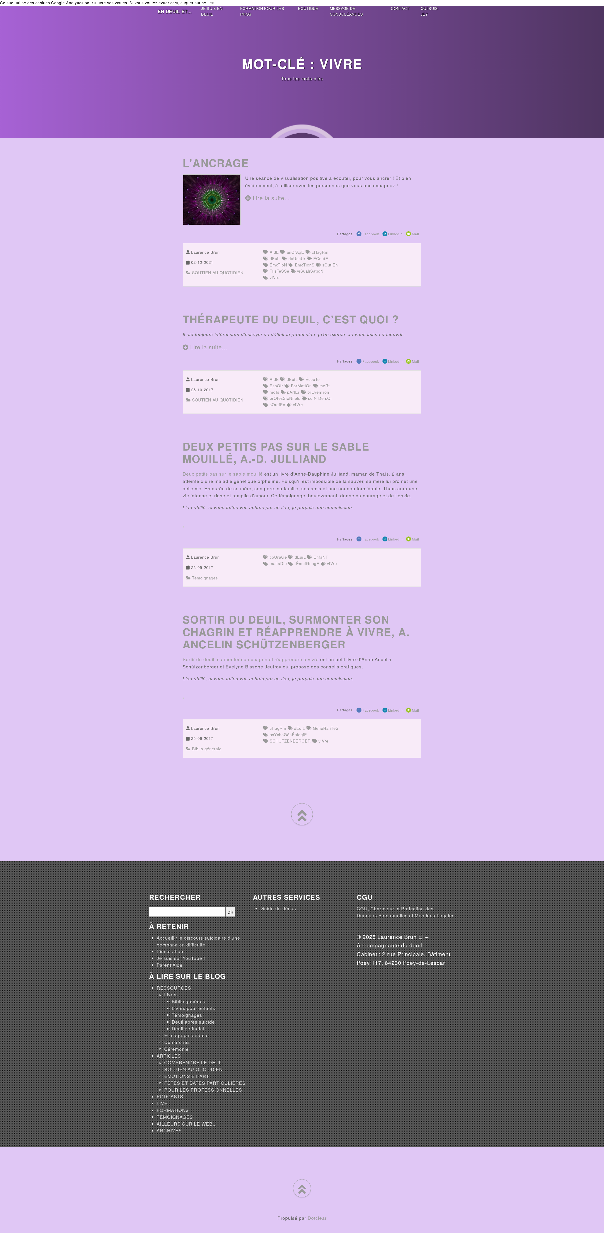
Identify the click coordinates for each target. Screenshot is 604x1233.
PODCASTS (170, 1096)
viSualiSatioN (309, 271)
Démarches (177, 1042)
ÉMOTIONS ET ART (186, 1076)
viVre (274, 277)
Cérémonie (176, 1049)
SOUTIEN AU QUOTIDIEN (217, 272)
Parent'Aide (170, 965)
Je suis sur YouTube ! (181, 958)
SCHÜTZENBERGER (289, 741)
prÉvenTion (317, 392)
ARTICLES (169, 1055)
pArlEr (293, 392)
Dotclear (317, 1218)
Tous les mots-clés (302, 78)
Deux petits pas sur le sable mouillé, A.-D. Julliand (276, 452)
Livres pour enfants (193, 1008)
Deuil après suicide (193, 1021)
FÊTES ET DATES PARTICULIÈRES (205, 1083)
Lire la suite (267, 198)
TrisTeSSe (278, 271)
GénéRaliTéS (325, 728)
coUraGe (277, 557)
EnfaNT (320, 557)
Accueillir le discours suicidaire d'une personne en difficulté (198, 941)
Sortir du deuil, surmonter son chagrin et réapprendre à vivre (251, 659)
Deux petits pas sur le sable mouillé (223, 473)
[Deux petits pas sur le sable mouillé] (183, 526)
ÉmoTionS (304, 265)
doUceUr (296, 258)
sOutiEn (329, 265)
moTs (273, 392)
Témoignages (204, 578)
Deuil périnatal (188, 1028)
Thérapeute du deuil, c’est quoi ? (291, 319)
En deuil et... (175, 11)
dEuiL (274, 258)
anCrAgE (294, 252)
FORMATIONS (173, 1110)
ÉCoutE (320, 258)
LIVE (162, 1103)
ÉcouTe (312, 379)
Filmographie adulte (186, 1035)
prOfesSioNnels (284, 398)
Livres (171, 994)
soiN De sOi (319, 398)
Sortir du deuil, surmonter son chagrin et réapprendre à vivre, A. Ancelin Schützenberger (296, 632)
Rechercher (175, 897)
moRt (324, 385)
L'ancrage (216, 162)
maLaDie (277, 563)
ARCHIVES (169, 1130)
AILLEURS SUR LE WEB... (187, 1123)
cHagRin (319, 252)
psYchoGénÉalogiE (287, 734)
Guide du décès (278, 908)
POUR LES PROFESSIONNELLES (203, 1089)
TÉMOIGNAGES (175, 1117)
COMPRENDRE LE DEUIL (193, 1062)
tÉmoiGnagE (306, 563)
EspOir (275, 385)
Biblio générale (206, 749)
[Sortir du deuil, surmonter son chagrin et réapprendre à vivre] (183, 697)
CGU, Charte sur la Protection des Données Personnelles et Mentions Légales (406, 911)
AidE (273, 252)
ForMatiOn (300, 385)
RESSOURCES (174, 987)
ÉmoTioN (277, 265)
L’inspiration (170, 951)
